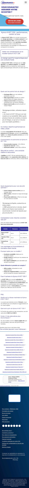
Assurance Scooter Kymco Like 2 (14, 337)
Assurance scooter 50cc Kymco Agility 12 (14, 339)
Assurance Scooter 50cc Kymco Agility (14, 335)
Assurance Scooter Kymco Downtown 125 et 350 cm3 (14, 371)
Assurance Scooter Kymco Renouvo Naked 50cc (14, 354)
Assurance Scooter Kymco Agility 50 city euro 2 (14, 344)
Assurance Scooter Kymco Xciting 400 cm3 (14, 369)
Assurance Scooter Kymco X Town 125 (14, 367)
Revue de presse (6, 413)
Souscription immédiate (14, 21)
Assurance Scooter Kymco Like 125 (14, 364)
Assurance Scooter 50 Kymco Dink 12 (14, 347)
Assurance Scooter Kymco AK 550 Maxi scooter (14, 359)
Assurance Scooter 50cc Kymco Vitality (14, 342)
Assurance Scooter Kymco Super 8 (14, 357)
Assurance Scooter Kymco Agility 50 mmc (14, 349)
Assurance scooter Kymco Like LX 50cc (14, 362)
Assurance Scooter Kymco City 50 (14, 352)
